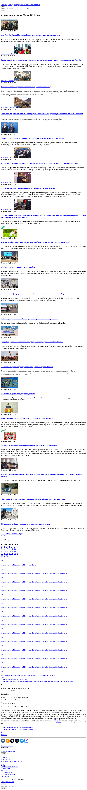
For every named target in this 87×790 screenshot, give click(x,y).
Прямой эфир (28, 5)
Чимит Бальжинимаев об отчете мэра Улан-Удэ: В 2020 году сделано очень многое (32, 138)
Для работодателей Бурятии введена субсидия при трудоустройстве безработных (32, 342)
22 (2, 554)
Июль (34, 565)
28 (17, 554)
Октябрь (52, 573)
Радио (3, 681)
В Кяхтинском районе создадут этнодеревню (18, 394)
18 (10, 551)
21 (17, 551)
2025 (2, 569)
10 (7, 549)
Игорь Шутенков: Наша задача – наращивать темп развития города (27, 418)
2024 (2, 577)
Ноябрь (58, 573)
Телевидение (12, 5)
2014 (2, 662)
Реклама (36, 681)
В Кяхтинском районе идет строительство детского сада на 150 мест (27, 367)
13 (15, 549)
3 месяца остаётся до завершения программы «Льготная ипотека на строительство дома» (35, 242)
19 (12, 551)
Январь (3, 565)
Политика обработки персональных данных (17, 727)
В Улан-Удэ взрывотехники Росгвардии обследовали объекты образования (29, 319)
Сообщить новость (7, 782)
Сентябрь (45, 573)
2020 (2, 611)
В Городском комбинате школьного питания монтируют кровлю (26, 524)
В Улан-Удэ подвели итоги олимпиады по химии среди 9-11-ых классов (28, 188)
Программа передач (58, 681)
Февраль (10, 565)
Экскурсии (69, 681)
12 (12, 549)
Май (24, 565)
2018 (2, 628)
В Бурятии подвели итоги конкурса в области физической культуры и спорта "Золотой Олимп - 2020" (40, 163)
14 (17, 549)
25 (10, 554)
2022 (2, 594)
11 (10, 549)
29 (2, 556)
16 (5, 551)
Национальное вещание (14, 681)
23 (5, 554)
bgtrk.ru (55, 720)
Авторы (4, 735)
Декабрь (64, 573)
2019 (2, 620)
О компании (27, 681)
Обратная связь (44, 681)
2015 (2, 654)
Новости (4, 5)
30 (5, 556)
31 (7, 556)
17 (7, 551)
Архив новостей (7, 733)
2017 (2, 637)
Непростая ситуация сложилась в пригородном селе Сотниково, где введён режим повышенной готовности (42, 114)
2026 (2, 560)
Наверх (3, 677)
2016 (2, 645)
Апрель (20, 565)
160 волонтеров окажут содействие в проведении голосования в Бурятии (29, 445)
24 (7, 554)
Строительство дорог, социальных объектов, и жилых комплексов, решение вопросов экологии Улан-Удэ (41, 60)
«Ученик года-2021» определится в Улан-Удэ (18, 267)
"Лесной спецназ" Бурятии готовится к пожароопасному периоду (26, 87)
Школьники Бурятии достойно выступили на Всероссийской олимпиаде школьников (34, 499)
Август (38, 573)
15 (2, 551)
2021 (2, 603)
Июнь (29, 565)
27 (15, 554)
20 (15, 551)
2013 (2, 671)
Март (15, 565)
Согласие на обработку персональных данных (17, 729)
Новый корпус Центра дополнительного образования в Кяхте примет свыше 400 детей (34, 294)
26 (12, 554)
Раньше (14, 534)
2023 (2, 586)
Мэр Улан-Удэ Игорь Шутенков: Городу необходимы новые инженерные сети (30, 35)
